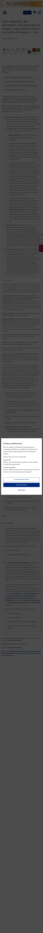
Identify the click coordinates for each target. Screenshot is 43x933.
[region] (21, 466)
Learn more (21, 490)
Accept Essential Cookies (21, 479)
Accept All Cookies (21, 484)
